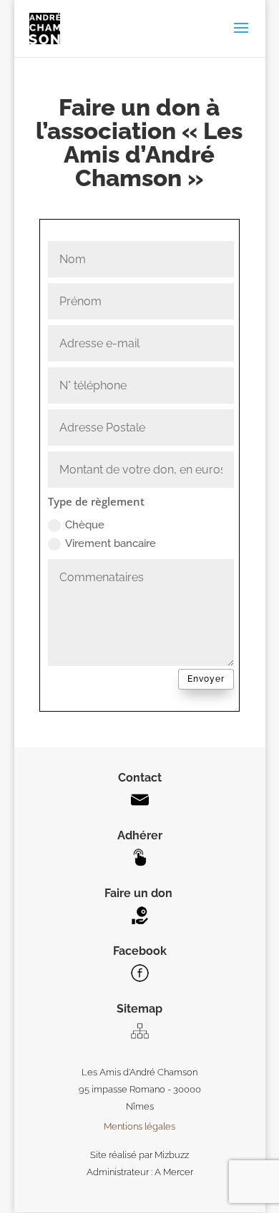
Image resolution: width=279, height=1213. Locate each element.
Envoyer (206, 679)
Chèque (84, 524)
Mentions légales (139, 1126)
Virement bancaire (110, 543)
